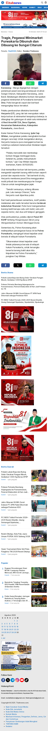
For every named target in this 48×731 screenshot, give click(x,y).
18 (5, 629)
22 (15, 629)
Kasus (11, 32)
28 (13, 632)
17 (2, 629)
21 (12, 629)
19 (7, 629)
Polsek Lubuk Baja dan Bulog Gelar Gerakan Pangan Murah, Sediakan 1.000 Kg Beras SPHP (22, 279)
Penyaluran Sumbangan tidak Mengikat (21, 721)
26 (8, 632)
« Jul (3, 638)
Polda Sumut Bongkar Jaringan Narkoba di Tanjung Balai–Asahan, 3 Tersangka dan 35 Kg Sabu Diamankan (17, 598)
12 (7, 627)
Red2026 (12, 51)
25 (5, 632)
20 (10, 629)
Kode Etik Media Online (15, 712)
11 (5, 627)
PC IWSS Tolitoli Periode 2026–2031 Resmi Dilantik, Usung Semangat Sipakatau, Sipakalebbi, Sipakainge (22, 301)
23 (18, 629)
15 (15, 627)
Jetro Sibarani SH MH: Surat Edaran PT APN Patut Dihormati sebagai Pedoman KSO (21, 294)
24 (3, 632)
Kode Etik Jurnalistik (14, 709)
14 (12, 627)
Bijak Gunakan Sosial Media (17, 707)
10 (2, 627)
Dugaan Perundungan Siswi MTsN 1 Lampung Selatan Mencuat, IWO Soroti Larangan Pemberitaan (17, 570)
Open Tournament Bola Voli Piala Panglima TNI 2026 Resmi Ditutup (15, 550)
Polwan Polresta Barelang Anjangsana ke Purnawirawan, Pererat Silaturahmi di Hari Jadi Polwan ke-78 (23, 286)
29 (15, 632)
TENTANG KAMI (12, 724)
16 (17, 627)
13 (10, 627)
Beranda (4, 32)
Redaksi (9, 726)
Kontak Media (11, 714)
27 (10, 632)
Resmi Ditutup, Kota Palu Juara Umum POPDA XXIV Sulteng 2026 (15, 535)
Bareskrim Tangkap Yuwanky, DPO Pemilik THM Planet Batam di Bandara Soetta (17, 584)
